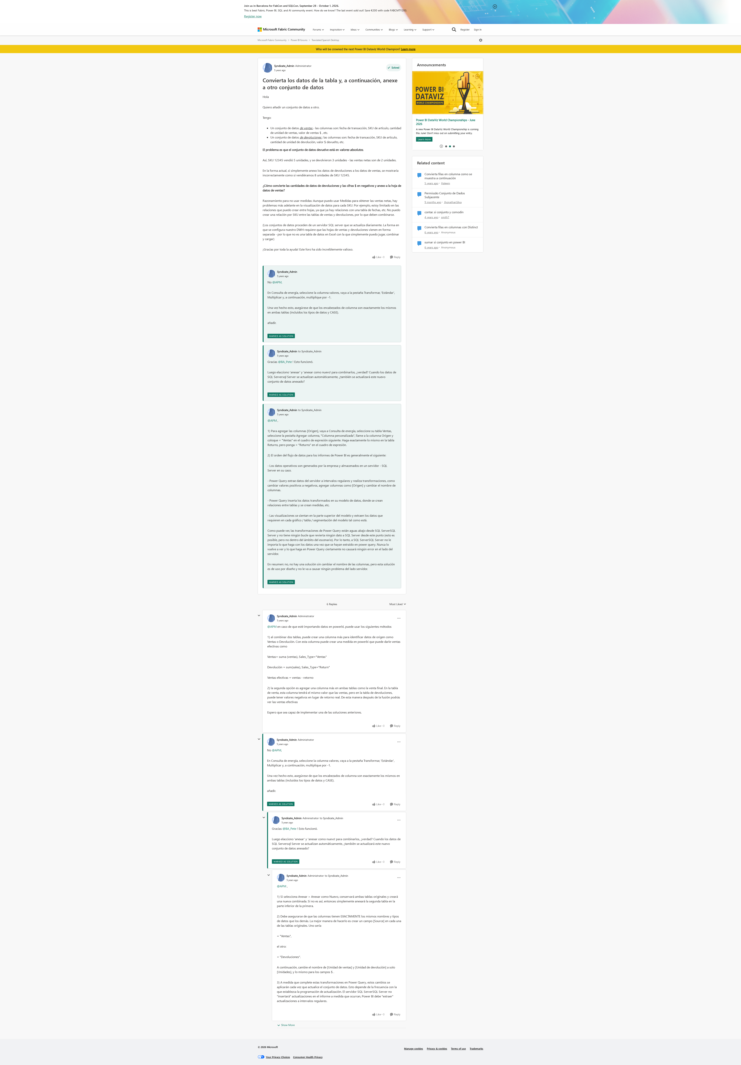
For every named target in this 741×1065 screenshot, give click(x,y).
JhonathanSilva (453, 202)
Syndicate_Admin (284, 66)
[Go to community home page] (281, 29)
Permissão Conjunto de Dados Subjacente (445, 195)
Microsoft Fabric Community (272, 40)
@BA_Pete (285, 362)
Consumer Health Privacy (308, 1057)
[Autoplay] (441, 146)
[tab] (446, 146)
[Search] (454, 29)
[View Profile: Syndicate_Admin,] (271, 274)
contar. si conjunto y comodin (444, 212)
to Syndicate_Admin (309, 351)
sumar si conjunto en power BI (445, 242)
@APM (272, 420)
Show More (288, 1025)
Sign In (477, 29)
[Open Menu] (480, 40)
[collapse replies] (259, 615)
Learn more (408, 49)
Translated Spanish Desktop (325, 40)
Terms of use (458, 1048)
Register (465, 29)
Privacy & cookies (437, 1048)
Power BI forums (299, 40)
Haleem (445, 183)
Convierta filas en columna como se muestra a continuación (448, 176)
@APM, (277, 282)
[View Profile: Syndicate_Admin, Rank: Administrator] (267, 68)
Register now (253, 16)
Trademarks (476, 1048)
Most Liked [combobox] (397, 604)
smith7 (445, 217)
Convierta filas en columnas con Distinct (451, 227)
